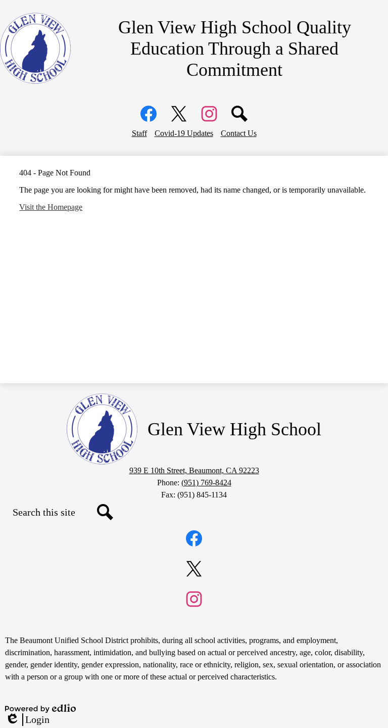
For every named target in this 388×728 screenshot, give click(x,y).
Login (27, 720)
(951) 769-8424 (206, 482)
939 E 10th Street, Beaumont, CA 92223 (194, 470)
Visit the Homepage (50, 207)
